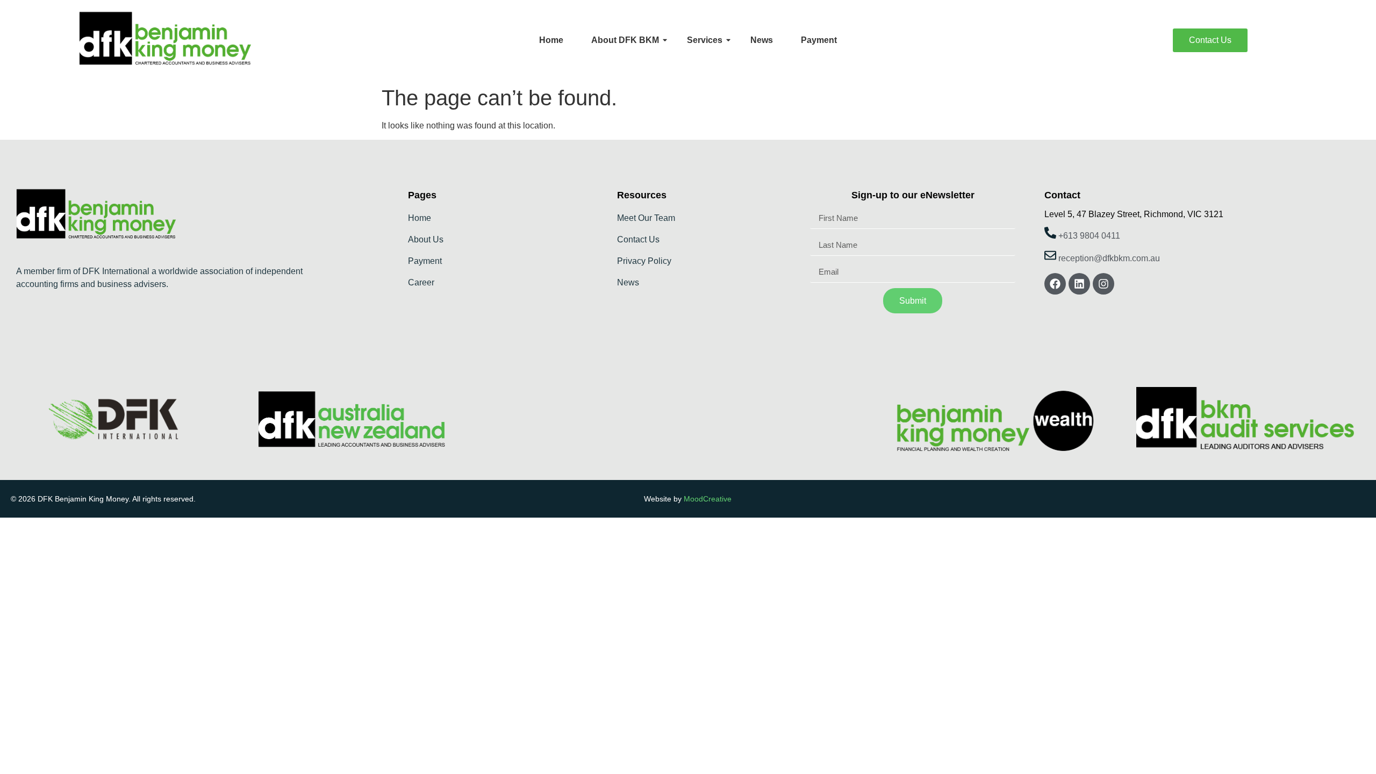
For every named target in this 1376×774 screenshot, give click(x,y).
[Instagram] (1103, 284)
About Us (425, 239)
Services (704, 40)
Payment (819, 40)
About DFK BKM (625, 40)
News (761, 40)
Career (421, 282)
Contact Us (638, 239)
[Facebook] (1055, 284)
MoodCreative (708, 498)
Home (551, 40)
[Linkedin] (1079, 284)
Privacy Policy (644, 261)
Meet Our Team (646, 218)
